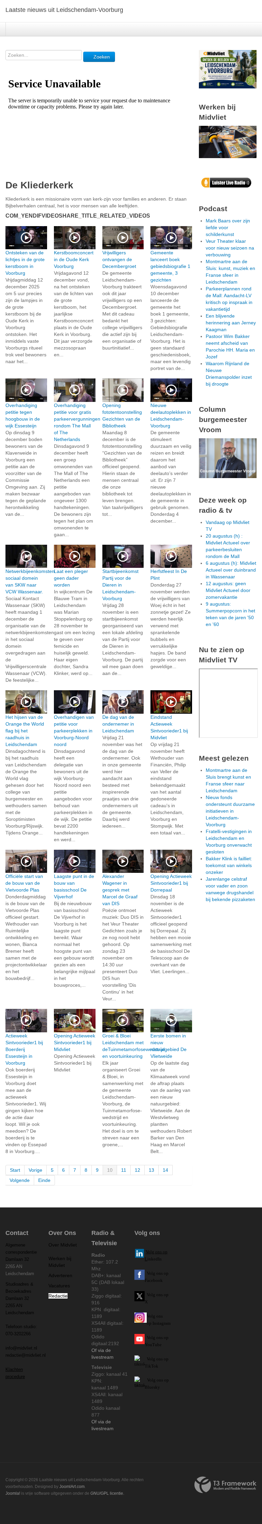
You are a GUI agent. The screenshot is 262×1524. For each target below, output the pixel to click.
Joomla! (12, 1493)
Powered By (225, 1484)
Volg (151, 1337)
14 (165, 1170)
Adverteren (60, 1275)
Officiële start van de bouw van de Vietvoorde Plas (24, 883)
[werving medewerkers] (228, 141)
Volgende (20, 1180)
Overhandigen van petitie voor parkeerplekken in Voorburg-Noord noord (74, 730)
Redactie (58, 1296)
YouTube (153, 1344)
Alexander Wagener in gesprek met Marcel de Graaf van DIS (119, 890)
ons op (162, 1337)
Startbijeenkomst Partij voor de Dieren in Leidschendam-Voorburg (120, 585)
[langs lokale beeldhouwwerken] (228, 68)
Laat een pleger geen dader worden (71, 578)
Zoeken (101, 57)
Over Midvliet (62, 1245)
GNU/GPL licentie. (107, 1493)
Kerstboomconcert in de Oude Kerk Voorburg (73, 259)
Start (15, 1170)
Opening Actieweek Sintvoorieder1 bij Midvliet (74, 1042)
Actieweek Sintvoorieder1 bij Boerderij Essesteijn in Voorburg (24, 1049)
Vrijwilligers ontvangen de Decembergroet (119, 259)
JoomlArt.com (72, 1486)
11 (123, 1170)
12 (137, 1170)
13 (151, 1170)
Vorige (35, 1170)
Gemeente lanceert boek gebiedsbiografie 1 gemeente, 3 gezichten (170, 266)
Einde (44, 1180)
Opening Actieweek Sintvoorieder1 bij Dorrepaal (171, 883)
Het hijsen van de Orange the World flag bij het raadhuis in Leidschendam (24, 730)
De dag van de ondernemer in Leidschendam (118, 723)
